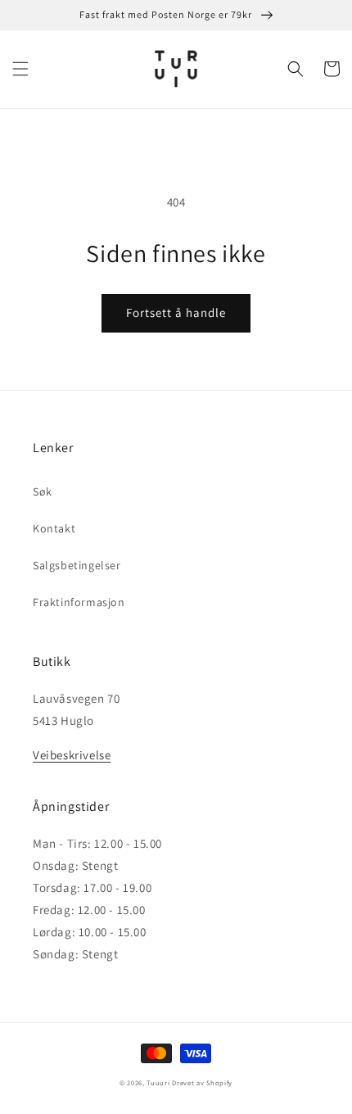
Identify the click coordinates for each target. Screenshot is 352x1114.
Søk (42, 491)
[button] (20, 69)
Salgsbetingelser (77, 565)
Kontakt (54, 528)
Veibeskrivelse (72, 755)
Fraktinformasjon (79, 602)
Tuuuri (158, 1082)
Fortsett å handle (176, 312)
